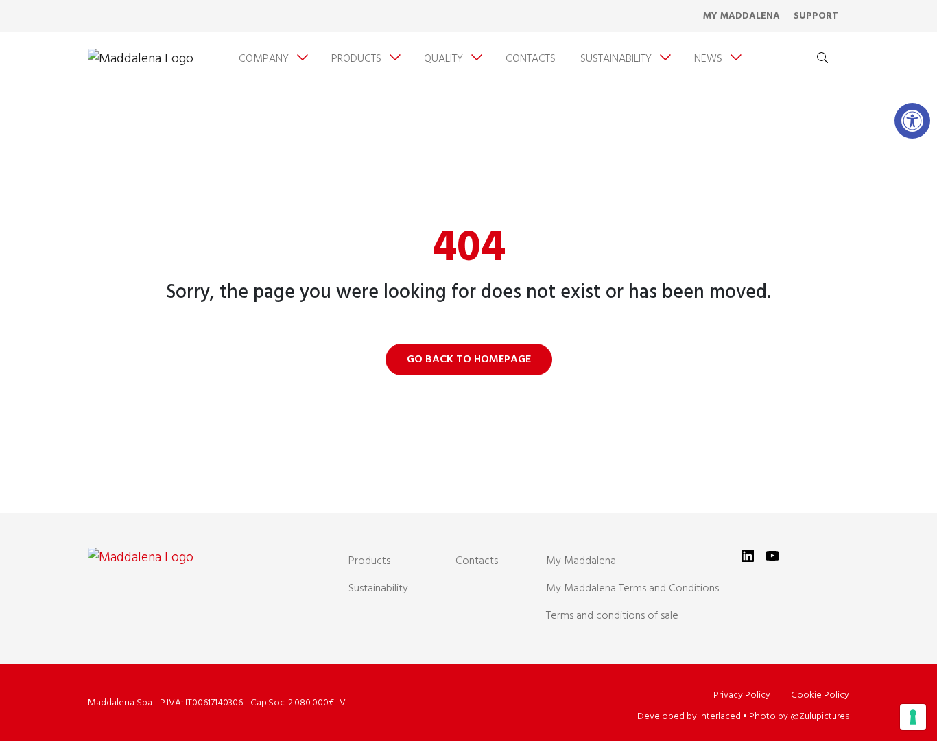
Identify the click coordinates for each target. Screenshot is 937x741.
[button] (912, 121)
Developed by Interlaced (689, 717)
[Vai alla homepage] (140, 59)
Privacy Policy (741, 695)
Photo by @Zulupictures (799, 717)
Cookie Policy (820, 695)
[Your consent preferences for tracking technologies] (913, 717)
